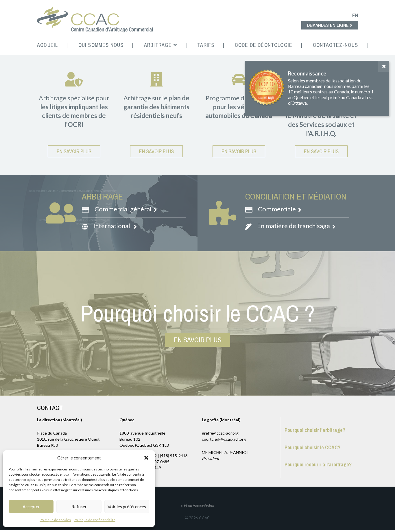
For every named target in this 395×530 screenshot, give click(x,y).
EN (355, 15)
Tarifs (205, 45)
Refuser (79, 506)
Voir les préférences (127, 506)
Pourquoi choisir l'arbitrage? (315, 430)
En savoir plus (74, 151)
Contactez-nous (335, 45)
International (113, 226)
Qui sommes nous (101, 45)
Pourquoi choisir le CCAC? (312, 447)
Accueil (47, 45)
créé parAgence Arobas (197, 505)
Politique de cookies (55, 520)
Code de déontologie (263, 45)
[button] (146, 458)
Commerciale (277, 209)
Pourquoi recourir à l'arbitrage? (318, 464)
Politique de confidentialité (94, 520)
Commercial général (123, 209)
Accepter (31, 506)
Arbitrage (158, 45)
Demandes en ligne (328, 25)
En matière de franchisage (294, 226)
